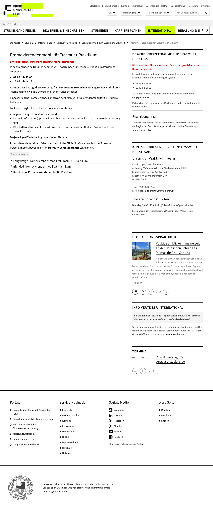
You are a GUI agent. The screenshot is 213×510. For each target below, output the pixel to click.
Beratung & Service (194, 30)
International (159, 30)
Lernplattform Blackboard (26, 444)
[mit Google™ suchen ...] (206, 12)
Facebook (118, 437)
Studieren (99, 30)
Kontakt (125, 5)
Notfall (164, 5)
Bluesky (118, 426)
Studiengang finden (19, 30)
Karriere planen (128, 30)
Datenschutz (152, 5)
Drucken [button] (165, 409)
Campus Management (24, 439)
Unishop (205, 5)
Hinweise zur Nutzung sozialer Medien (126, 444)
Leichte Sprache (110, 5)
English (165, 420)
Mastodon (119, 420)
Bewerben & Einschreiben (64, 30)
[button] (112, 13)
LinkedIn (118, 415)
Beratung (194, 5)
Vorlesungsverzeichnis (24, 433)
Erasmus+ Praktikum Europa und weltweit (103, 42)
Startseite (95, 5)
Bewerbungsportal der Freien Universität (33, 419)
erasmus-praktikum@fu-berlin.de (157, 190)
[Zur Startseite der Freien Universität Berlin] (28, 10)
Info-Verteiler (173, 334)
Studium (9, 24)
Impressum (137, 5)
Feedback (166, 415)
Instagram (119, 409)
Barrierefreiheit (178, 5)
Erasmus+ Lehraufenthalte (63, 147)
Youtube (118, 431)
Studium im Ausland (66, 42)
